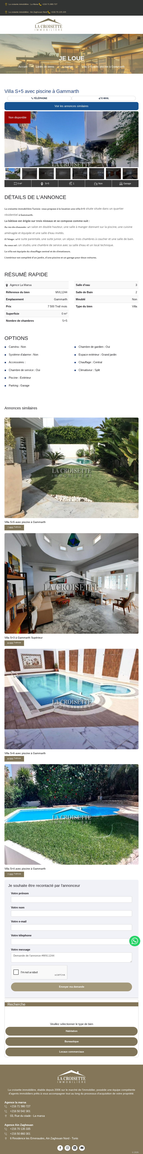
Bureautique (72, 1041)
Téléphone (40, 98)
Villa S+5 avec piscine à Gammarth (103, 66)
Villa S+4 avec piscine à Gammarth (25, 868)
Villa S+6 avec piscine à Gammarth (25, 753)
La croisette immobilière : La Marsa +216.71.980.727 (33, 4)
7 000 (14, 874)
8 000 (14, 643)
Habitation (71, 1031)
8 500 (14, 758)
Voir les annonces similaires (71, 106)
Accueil (22, 66)
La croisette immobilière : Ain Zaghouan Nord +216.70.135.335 (37, 12)
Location (68, 66)
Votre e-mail (18, 921)
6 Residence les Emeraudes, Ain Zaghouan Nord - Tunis (44, 1138)
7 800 (14, 527)
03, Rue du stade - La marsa (27, 1115)
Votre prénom (20, 893)
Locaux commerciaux (71, 1051)
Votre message (20, 949)
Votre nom (17, 907)
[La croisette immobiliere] (48, 26)
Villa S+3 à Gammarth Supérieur (23, 637)
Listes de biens (45, 66)
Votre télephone (21, 935)
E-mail (105, 98)
